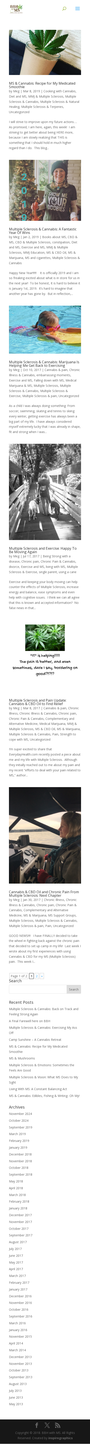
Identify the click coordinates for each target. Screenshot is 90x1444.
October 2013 (18, 1370)
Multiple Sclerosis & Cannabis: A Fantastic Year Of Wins (42, 231)
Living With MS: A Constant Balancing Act (38, 1089)
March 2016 (17, 1323)
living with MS (55, 567)
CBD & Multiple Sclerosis (32, 242)
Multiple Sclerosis (46, 385)
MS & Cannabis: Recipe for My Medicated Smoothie (42, 85)
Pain (55, 734)
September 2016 (20, 1316)
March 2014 (17, 1350)
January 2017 (18, 1289)
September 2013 (20, 1377)
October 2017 (18, 1229)
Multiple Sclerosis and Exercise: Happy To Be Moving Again (43, 550)
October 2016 (18, 1309)
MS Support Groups (62, 915)
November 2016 (20, 1303)
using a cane (67, 572)
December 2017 (20, 1215)
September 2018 (20, 1174)
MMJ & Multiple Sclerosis (45, 96)
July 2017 (15, 1249)
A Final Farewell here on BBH (29, 1021)
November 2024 (20, 1114)
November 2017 (20, 1222)
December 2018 (20, 1154)
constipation (61, 242)
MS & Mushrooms (22, 1058)
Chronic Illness (54, 900)
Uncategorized (19, 112)
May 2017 (16, 1262)
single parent (48, 572)
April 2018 (16, 1188)
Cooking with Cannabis (59, 91)
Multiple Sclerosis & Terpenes (42, 107)
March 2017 (17, 1276)
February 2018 (19, 1201)
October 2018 (18, 1168)
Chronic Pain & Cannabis (58, 561)
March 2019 (17, 1134)
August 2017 (18, 1242)
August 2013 (18, 1384)
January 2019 (18, 1147)
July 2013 (15, 1391)
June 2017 (16, 1255)
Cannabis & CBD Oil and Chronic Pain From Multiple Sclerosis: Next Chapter (44, 894)
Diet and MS (17, 96)
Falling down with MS (49, 380)
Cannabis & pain (56, 370)
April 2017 (16, 1269)
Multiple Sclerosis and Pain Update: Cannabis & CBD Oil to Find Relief (37, 702)
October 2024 (18, 1120)
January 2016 (18, 1330)
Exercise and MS (33, 247)
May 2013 (16, 1404)
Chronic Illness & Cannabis (38, 713)
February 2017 (19, 1282)
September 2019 (20, 1127)
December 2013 (20, 1357)
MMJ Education (34, 252)
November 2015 (20, 1336)
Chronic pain (30, 561)
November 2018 (20, 1161)
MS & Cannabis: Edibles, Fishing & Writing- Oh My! (44, 1096)
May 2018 (16, 1181)
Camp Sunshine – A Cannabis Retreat (35, 1040)
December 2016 (20, 1296)
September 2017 (20, 1235)
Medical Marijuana (52, 724)
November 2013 (20, 1364)
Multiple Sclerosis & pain (39, 396)
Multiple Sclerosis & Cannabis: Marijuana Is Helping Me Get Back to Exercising (44, 364)
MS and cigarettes (37, 258)
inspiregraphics (60, 1438)
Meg (16, 91)
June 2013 (16, 1397)
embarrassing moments (53, 375)
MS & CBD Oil (56, 252)
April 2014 (16, 1343)
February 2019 (19, 1141)
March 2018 (17, 1195)
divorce (14, 567)
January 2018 (18, 1208)
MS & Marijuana (68, 729)
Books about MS (54, 237)
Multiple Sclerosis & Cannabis (29, 734)
